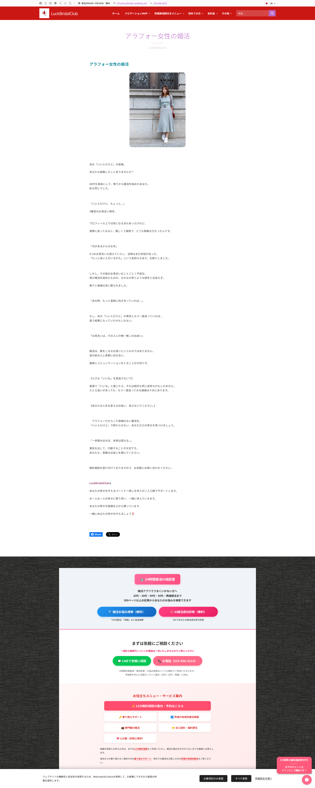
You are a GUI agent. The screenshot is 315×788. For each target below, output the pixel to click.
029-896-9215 (160, 3)
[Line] (55, 3)
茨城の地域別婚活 (189, 758)
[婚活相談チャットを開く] (307, 780)
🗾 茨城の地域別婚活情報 (185, 717)
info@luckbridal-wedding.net (132, 3)
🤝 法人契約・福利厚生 (185, 727)
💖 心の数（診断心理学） (130, 738)
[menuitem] (116, 13)
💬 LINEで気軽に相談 (132, 661)
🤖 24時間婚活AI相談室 (157, 579)
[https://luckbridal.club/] (60, 3)
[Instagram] (50, 3)
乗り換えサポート (142, 758)
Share (98, 534)
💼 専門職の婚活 (130, 727)
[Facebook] (41, 3)
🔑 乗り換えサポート (130, 717)
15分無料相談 (140, 748)
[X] (45, 3)
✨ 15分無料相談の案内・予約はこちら (157, 706)
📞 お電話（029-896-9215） (177, 661)
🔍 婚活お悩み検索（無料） (126, 612)
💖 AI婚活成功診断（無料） (188, 612)
